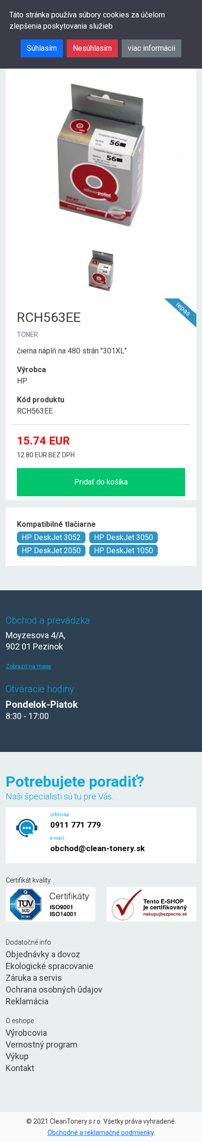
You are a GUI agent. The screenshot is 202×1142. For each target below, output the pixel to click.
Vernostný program (42, 1044)
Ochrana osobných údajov (54, 989)
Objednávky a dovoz (43, 954)
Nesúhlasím (92, 48)
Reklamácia (27, 1001)
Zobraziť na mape (28, 666)
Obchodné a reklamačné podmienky (100, 1132)
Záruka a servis (34, 978)
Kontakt (20, 1068)
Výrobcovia (26, 1033)
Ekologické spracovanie (49, 966)
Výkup (17, 1056)
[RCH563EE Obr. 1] (101, 248)
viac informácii (151, 48)
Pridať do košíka (101, 481)
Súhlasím (42, 48)
